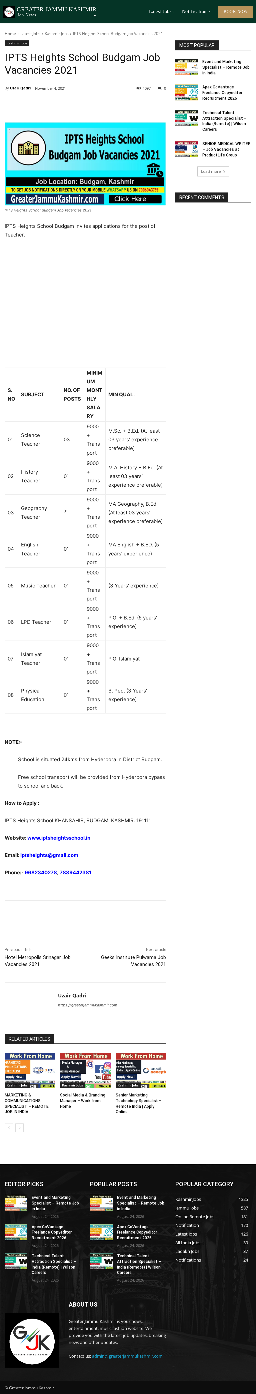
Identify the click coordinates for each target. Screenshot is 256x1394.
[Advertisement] (85, 303)
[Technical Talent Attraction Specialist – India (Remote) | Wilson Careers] (186, 118)
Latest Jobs (30, 33)
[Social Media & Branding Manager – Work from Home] (85, 1070)
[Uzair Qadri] (31, 1000)
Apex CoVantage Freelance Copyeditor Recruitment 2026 (222, 93)
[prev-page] (9, 1127)
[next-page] (19, 1127)
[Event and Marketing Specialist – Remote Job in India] (186, 67)
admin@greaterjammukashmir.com (127, 1356)
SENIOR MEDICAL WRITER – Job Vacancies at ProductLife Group (226, 149)
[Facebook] (50, 105)
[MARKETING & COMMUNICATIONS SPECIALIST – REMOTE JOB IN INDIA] (30, 1070)
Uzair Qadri (20, 87)
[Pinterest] (81, 105)
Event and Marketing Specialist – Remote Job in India (226, 67)
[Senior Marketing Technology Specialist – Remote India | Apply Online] (141, 1070)
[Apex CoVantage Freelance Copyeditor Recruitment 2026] (186, 92)
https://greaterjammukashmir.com (87, 1005)
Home (10, 33)
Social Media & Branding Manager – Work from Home (82, 1101)
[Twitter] (66, 105)
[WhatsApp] (96, 105)
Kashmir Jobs (57, 33)
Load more (211, 171)
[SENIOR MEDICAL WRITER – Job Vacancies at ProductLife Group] (186, 149)
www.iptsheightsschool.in (58, 838)
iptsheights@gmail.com (49, 855)
